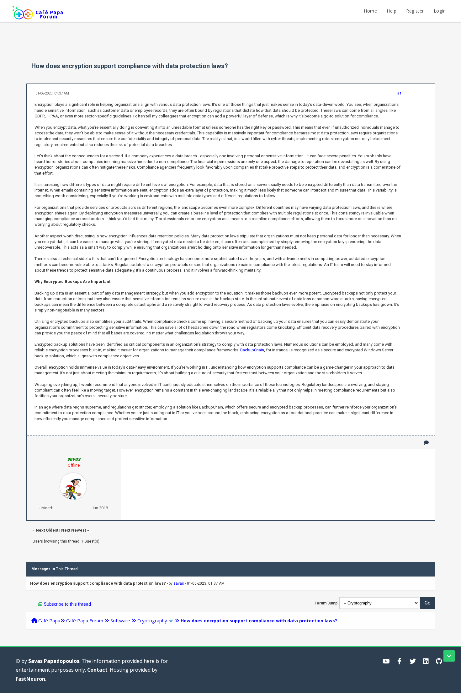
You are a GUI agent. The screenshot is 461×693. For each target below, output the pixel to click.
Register (415, 11)
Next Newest (73, 530)
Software (120, 620)
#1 (399, 93)
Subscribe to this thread (67, 604)
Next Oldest (47, 530)
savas (178, 583)
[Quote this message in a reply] (426, 442)
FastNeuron (30, 678)
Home (370, 11)
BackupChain (252, 350)
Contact (97, 669)
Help (391, 11)
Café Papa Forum (84, 620)
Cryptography (152, 620)
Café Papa (49, 620)
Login (440, 11)
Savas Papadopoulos (53, 661)
